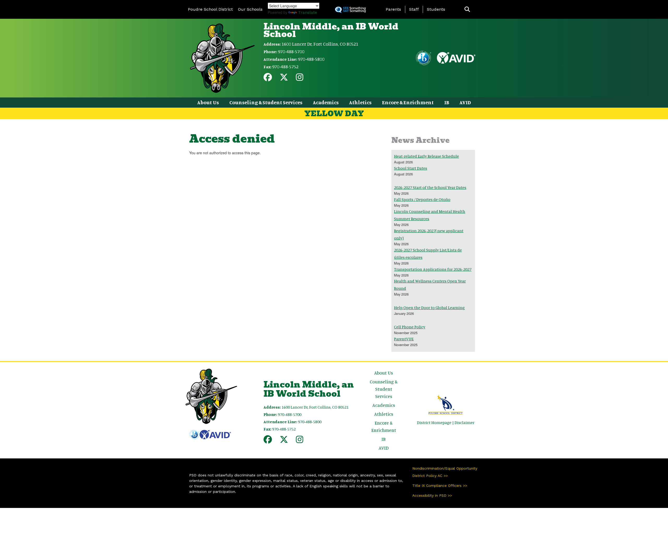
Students (436, 9)
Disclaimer (464, 422)
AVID (465, 102)
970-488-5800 (311, 59)
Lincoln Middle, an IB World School (331, 30)
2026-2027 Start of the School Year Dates (430, 187)
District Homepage (434, 422)
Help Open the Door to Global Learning (429, 307)
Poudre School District (210, 9)
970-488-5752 (285, 66)
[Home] (222, 57)
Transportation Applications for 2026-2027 (433, 269)
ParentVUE (404, 338)
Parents (393, 9)
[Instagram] (299, 78)
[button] (467, 9)
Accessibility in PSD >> (432, 495)
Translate (307, 12)
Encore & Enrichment (408, 102)
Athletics (360, 102)
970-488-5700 (291, 51)
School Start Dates (410, 168)
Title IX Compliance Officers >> (439, 485)
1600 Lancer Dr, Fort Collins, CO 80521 (320, 44)
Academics (326, 102)
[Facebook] (268, 78)
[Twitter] (284, 78)
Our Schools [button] (250, 9)
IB (446, 102)
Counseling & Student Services (265, 102)
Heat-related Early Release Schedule (426, 156)
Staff (414, 9)
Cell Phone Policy (409, 326)
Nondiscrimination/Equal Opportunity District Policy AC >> (444, 472)
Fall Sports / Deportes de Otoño (422, 199)
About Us (208, 102)
